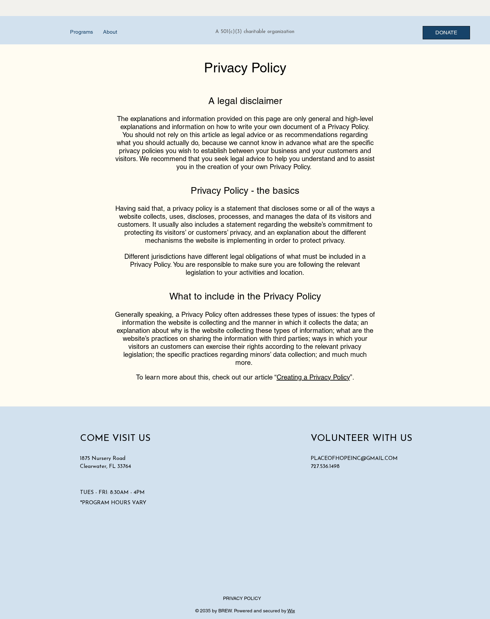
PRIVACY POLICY (242, 598)
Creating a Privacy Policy (313, 377)
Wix (291, 610)
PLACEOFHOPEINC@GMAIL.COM (354, 458)
